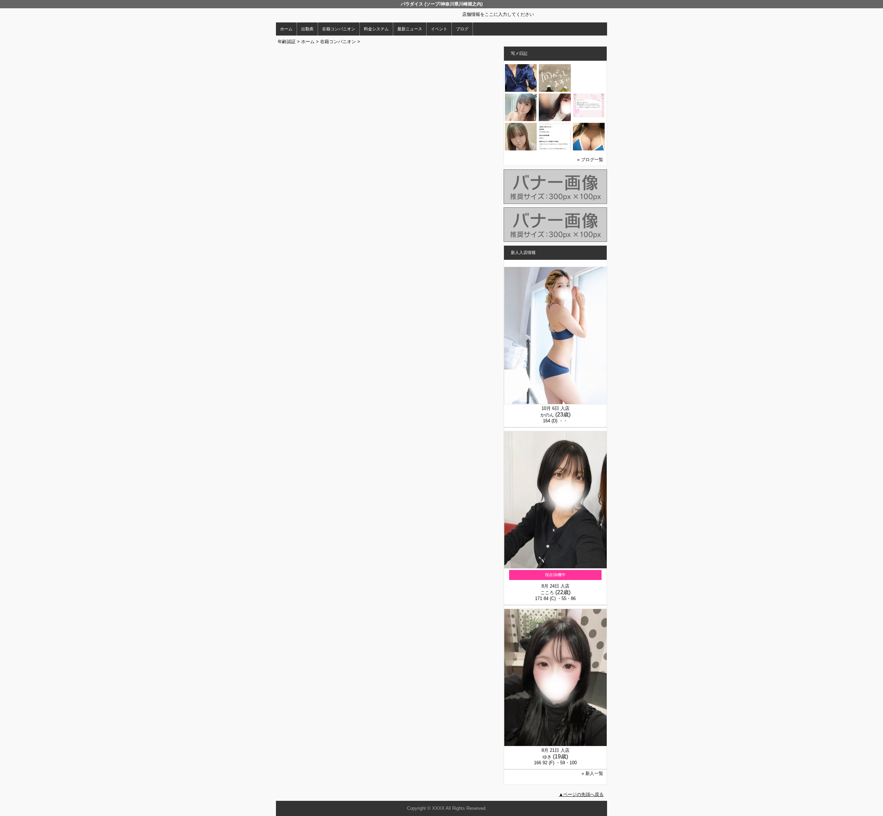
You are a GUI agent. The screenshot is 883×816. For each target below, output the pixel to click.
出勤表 (307, 29)
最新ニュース (409, 29)
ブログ (462, 29)
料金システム (376, 29)
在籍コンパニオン (338, 29)
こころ (547, 592)
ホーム (286, 29)
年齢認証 (287, 41)
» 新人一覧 (592, 773)
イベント (439, 29)
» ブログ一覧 (590, 159)
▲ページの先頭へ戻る (581, 794)
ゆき (547, 756)
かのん (547, 414)
